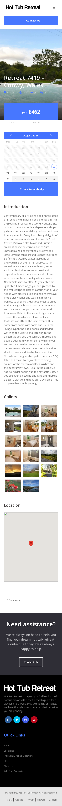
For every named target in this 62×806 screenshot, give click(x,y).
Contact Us (31, 662)
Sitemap (41, 799)
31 (8, 179)
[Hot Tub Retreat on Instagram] (25, 719)
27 (31, 173)
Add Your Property (13, 771)
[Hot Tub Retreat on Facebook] (8, 719)
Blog (6, 760)
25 (15, 173)
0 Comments (13, 600)
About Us (8, 766)
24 (7, 173)
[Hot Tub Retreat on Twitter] (16, 719)
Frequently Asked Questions (19, 755)
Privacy (30, 799)
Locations (9, 750)
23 (54, 166)
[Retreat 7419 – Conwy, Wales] (13, 411)
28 (38, 173)
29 (46, 173)
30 (54, 173)
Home (7, 745)
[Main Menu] (54, 7)
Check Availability (32, 189)
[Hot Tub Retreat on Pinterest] (34, 719)
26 (23, 173)
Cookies (19, 799)
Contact (52, 799)
